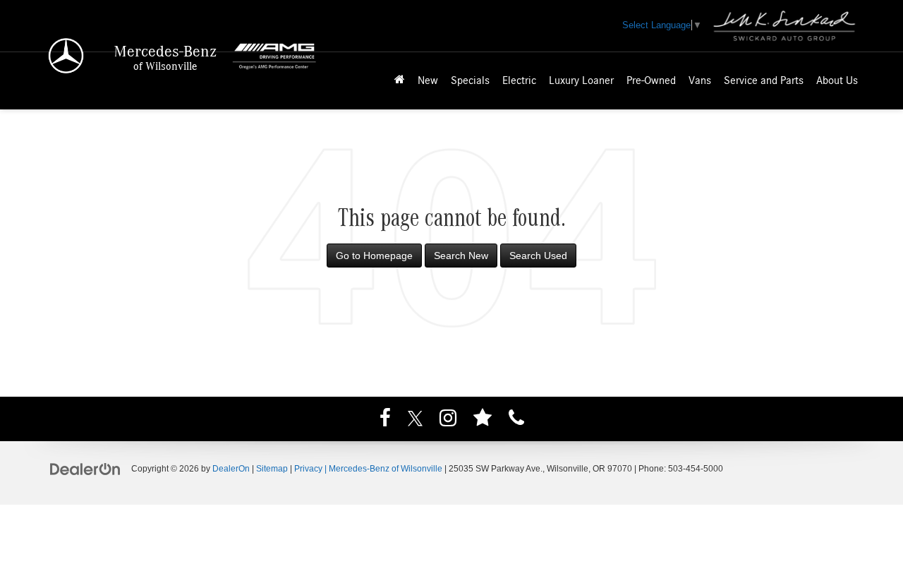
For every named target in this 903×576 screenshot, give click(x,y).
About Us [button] (837, 80)
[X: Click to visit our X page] (415, 420)
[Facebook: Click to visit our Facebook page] (385, 420)
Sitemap (272, 469)
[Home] (399, 80)
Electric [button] (519, 80)
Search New (461, 255)
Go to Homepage (374, 255)
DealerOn (231, 469)
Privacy (308, 469)
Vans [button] (700, 80)
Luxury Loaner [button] (581, 80)
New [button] (428, 80)
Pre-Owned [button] (651, 80)
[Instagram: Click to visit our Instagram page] (448, 420)
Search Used (538, 255)
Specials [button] (470, 80)
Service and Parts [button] (764, 80)
